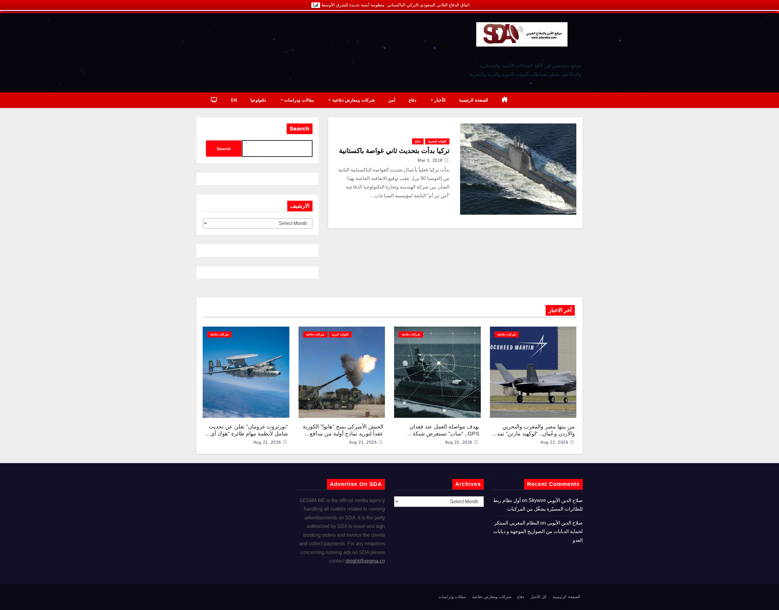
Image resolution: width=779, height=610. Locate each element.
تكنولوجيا (258, 100)
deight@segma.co (365, 560)
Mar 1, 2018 (430, 160)
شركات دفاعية (507, 334)
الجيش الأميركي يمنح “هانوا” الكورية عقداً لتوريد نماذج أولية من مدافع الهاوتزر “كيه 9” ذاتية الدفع (343, 433)
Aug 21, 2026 (363, 442)
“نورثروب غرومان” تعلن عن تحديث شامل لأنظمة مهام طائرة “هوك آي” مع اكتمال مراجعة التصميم (248, 433)
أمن (391, 100)
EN (234, 100)
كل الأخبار (538, 596)
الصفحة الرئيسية (473, 100)
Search (299, 128)
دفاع (412, 100)
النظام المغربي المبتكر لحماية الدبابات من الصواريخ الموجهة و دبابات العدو (538, 531)
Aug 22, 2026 (554, 442)
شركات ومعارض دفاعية (353, 100)
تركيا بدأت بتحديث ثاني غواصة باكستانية (394, 150)
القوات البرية (340, 334)
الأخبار (439, 100)
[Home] (505, 100)
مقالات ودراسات (298, 100)
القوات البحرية (437, 141)
